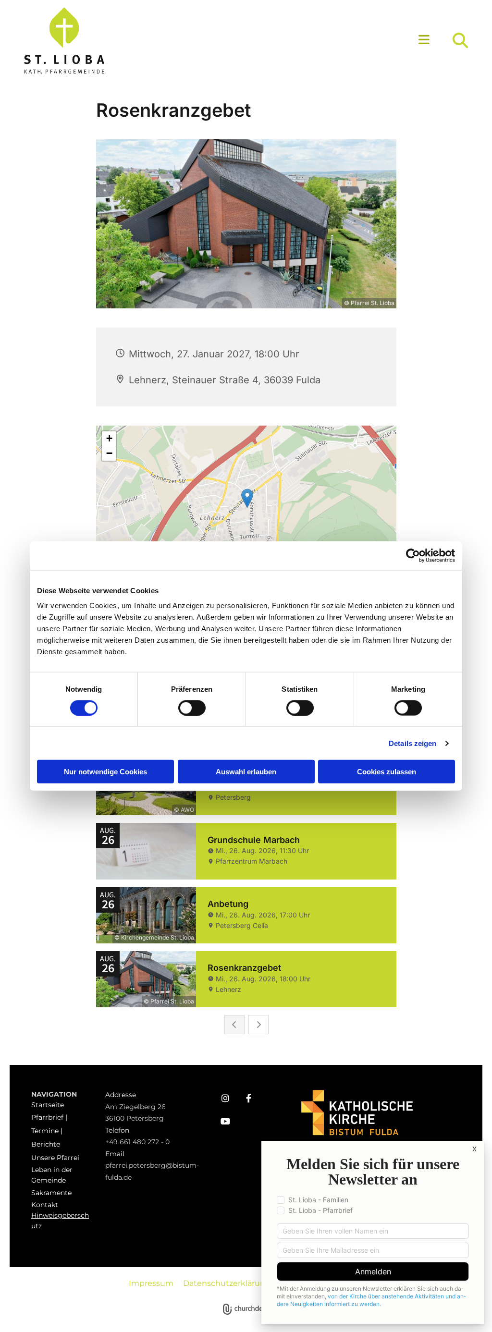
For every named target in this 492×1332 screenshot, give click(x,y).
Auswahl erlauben (246, 772)
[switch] (192, 707)
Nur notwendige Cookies (105, 772)
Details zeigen (412, 743)
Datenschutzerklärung (227, 1283)
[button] (303, 40)
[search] (460, 40)
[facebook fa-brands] (248, 1098)
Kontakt (44, 1204)
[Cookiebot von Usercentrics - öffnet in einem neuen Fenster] (413, 555)
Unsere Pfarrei (55, 1157)
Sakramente (51, 1192)
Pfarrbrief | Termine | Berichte (49, 1131)
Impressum (151, 1283)
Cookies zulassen (386, 772)
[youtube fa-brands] (225, 1121)
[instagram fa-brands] (225, 1098)
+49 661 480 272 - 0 (137, 1141)
